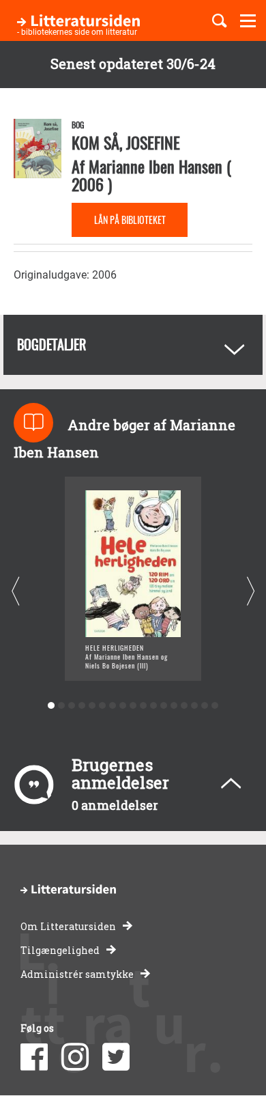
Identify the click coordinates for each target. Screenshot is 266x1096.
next (250, 591)
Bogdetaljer (51, 344)
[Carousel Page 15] (195, 706)
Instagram (75, 1057)
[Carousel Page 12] (164, 706)
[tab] (133, 345)
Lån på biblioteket (130, 219)
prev (15, 591)
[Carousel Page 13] (174, 706)
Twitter (116, 1057)
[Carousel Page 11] (154, 706)
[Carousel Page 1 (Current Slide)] (51, 706)
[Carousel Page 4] (82, 706)
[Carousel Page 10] (143, 706)
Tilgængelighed (60, 950)
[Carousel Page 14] (184, 706)
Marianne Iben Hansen (155, 166)
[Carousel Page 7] (113, 706)
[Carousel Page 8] (123, 706)
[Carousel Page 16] (205, 706)
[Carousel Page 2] (62, 706)
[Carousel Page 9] (133, 706)
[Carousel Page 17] (215, 706)
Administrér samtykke (77, 974)
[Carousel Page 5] (92, 706)
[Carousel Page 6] (103, 706)
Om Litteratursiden (68, 926)
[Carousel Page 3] (72, 706)
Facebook (34, 1057)
